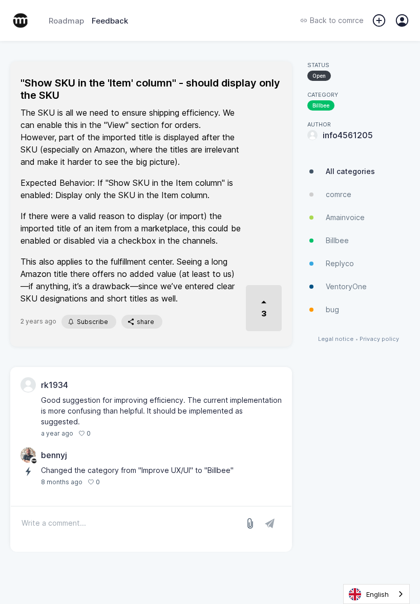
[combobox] (376, 594)
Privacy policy (379, 339)
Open (319, 76)
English (377, 594)
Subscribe (92, 322)
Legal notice (335, 339)
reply (104, 433)
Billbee (320, 105)
